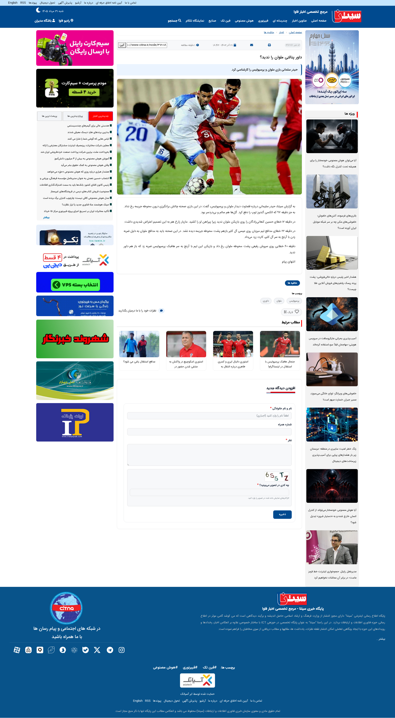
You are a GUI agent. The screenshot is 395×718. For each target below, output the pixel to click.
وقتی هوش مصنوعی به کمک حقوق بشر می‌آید (85, 165)
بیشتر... (380, 639)
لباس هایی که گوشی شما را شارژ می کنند (88, 139)
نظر (290, 441)
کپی (122, 45)
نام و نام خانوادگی (282, 409)
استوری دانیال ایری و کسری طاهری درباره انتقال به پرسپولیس (233, 367)
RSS (23, 3)
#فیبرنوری (190, 668)
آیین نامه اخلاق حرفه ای (109, 3)
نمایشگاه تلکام (195, 20)
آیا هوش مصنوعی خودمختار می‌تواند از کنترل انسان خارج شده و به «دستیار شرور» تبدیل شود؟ (332, 516)
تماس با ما (130, 3)
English (12, 3)
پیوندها (33, 3)
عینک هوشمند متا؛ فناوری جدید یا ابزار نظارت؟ (85, 205)
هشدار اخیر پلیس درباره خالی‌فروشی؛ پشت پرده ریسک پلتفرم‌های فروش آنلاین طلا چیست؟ (333, 283)
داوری (266, 301)
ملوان (279, 301)
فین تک (225, 20)
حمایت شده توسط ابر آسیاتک (197, 694)
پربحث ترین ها (49, 116)
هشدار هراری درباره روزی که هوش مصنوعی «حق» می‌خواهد (78, 172)
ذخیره (282, 514)
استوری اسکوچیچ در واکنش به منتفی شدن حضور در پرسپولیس (186, 367)
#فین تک (210, 668)
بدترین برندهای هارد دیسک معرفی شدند (88, 132)
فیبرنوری (263, 20)
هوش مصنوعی (244, 20)
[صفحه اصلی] (346, 16)
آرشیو (78, 3)
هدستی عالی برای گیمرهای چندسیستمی (88, 126)
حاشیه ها (269, 32)
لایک (290, 312)
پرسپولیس (294, 301)
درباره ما (88, 3)
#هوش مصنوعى (165, 668)
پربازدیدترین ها (75, 116)
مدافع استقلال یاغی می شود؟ (139, 362)
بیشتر (46, 217)
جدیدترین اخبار (100, 116)
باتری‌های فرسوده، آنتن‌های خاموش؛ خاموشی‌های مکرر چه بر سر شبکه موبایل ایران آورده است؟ (334, 222)
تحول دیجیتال (47, 3)
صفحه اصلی (318, 20)
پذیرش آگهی (65, 3)
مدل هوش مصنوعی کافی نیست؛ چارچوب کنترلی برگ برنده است (76, 198)
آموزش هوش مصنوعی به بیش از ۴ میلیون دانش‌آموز (81, 159)
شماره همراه (285, 425)
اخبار (281, 32)
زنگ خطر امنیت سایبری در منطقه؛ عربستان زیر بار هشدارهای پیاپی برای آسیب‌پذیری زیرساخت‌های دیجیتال (333, 455)
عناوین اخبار (299, 20)
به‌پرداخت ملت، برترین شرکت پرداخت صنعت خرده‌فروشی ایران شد (75, 152)
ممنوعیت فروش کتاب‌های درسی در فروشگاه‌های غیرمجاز (80, 192)
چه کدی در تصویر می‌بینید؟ (274, 485)
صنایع (212, 20)
